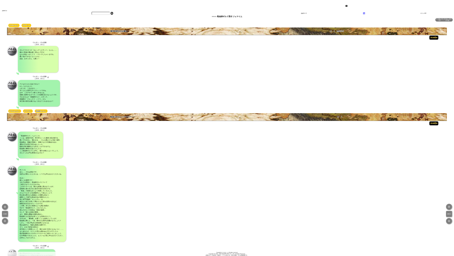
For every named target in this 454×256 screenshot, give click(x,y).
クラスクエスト (14, 111)
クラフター (28, 111)
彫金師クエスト (41, 111)
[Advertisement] (390, 6)
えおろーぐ (304, 13)
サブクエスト (13, 25)
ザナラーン (26, 25)
